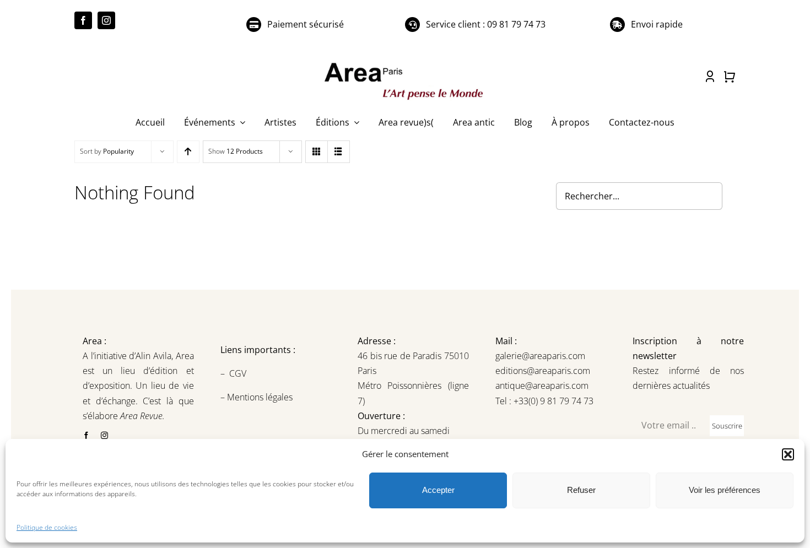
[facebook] (83, 20)
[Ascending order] (188, 151)
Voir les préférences (724, 490)
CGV (239, 373)
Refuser (581, 490)
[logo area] (405, 63)
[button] (787, 454)
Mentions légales (259, 397)
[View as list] (338, 151)
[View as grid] (316, 151)
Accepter (438, 490)
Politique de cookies (47, 527)
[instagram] (106, 20)
